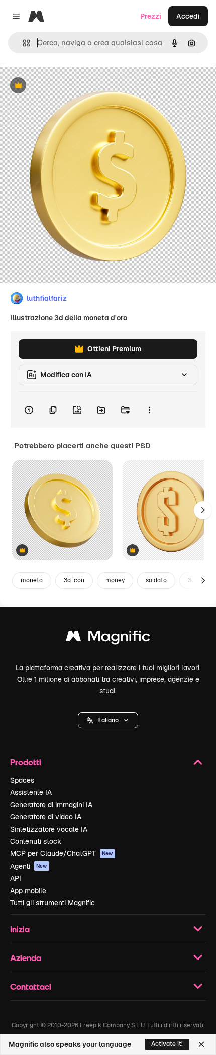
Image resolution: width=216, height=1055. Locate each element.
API (15, 878)
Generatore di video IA (45, 816)
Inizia (20, 929)
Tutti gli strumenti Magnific (52, 902)
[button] (108, 720)
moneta (32, 580)
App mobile (28, 890)
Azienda (25, 957)
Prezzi (150, 16)
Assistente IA (31, 792)
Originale (66, 86)
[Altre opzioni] (149, 410)
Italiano (108, 720)
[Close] (201, 1044)
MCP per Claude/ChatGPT (61, 853)
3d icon (74, 580)
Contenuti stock (35, 841)
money (115, 580)
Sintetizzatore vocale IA (48, 829)
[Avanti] (203, 510)
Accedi (188, 16)
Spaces (22, 780)
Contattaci (30, 986)
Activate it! (167, 1044)
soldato (156, 580)
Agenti (28, 866)
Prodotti (25, 762)
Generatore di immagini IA (51, 804)
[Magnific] (108, 638)
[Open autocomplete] (22, 43)
